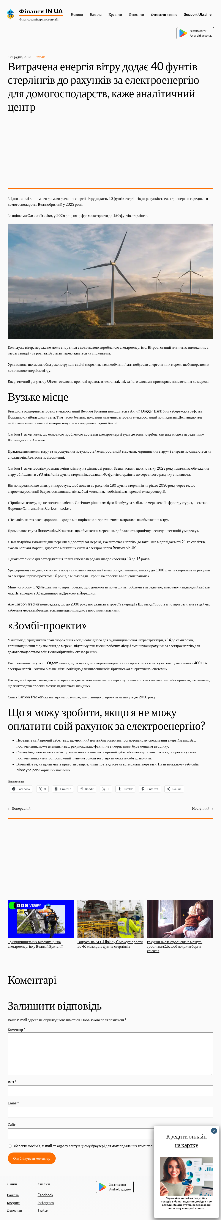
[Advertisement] (110, 151)
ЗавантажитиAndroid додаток (201, 33)
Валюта (13, 1195)
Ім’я (12, 1081)
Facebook (45, 1195)
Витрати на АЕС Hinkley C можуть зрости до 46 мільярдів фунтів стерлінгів (110, 944)
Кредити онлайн (186, 1136)
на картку (186, 1144)
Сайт (11, 1124)
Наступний (200, 808)
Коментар (16, 1029)
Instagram (46, 1202)
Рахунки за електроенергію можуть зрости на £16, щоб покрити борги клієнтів (174, 946)
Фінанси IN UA (41, 11)
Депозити (14, 1210)
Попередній (21, 808)
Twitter (43, 1210)
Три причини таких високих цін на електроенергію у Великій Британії (35, 944)
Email (13, 1103)
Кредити (13, 1202)
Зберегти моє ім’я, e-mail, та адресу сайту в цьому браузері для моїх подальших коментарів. (84, 1145)
